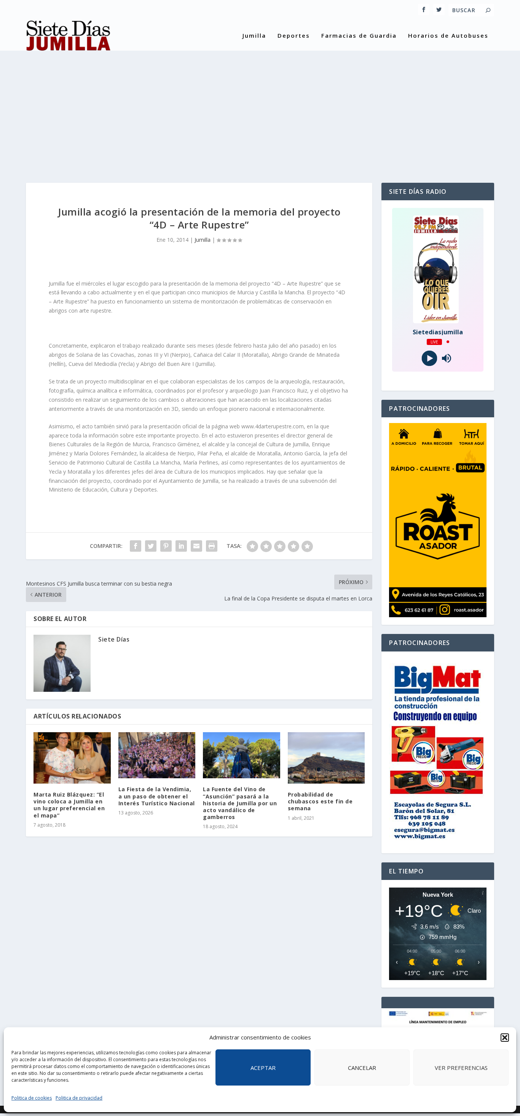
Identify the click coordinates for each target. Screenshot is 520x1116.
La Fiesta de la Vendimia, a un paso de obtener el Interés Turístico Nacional (156, 796)
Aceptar (263, 1067)
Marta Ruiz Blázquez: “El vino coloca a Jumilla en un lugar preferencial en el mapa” (69, 805)
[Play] (429, 358)
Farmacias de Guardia (359, 35)
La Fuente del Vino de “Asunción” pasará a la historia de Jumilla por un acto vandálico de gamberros (240, 803)
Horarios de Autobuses (448, 35)
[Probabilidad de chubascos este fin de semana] (326, 758)
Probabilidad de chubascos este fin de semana (320, 801)
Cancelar (362, 1067)
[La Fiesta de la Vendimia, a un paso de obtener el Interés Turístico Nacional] (157, 755)
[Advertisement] (260, 110)
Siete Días (113, 639)
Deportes (294, 35)
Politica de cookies (31, 1098)
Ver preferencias (461, 1067)
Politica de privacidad (79, 1098)
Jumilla (254, 35)
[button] (505, 1037)
